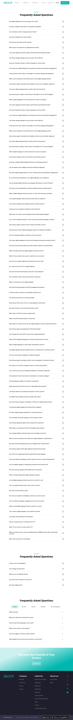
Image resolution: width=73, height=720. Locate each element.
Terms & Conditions (34, 717)
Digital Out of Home (40, 680)
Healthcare (38, 689)
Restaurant (38, 686)
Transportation (39, 696)
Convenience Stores (40, 709)
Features (21, 680)
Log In (57, 3)
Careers (21, 686)
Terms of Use (19, 717)
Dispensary (38, 683)
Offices (37, 705)
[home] (8, 3)
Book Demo (65, 3)
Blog (51, 683)
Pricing (43, 3)
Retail (36, 702)
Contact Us (50, 3)
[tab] (15, 606)
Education (37, 692)
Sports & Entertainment (41, 699)
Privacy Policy (26, 717)
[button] (18, 3)
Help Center (53, 680)
